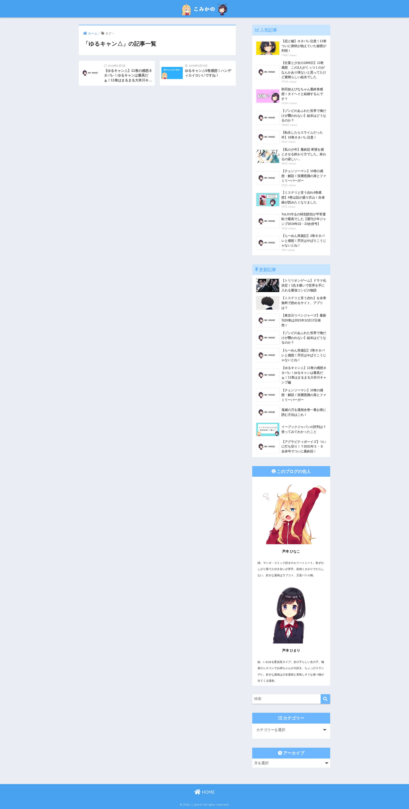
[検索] (325, 699)
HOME (208, 792)
